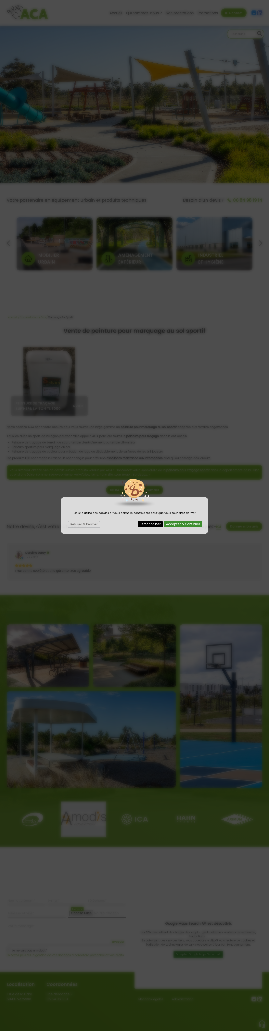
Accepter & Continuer (183, 524)
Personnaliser (150, 524)
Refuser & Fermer (84, 524)
